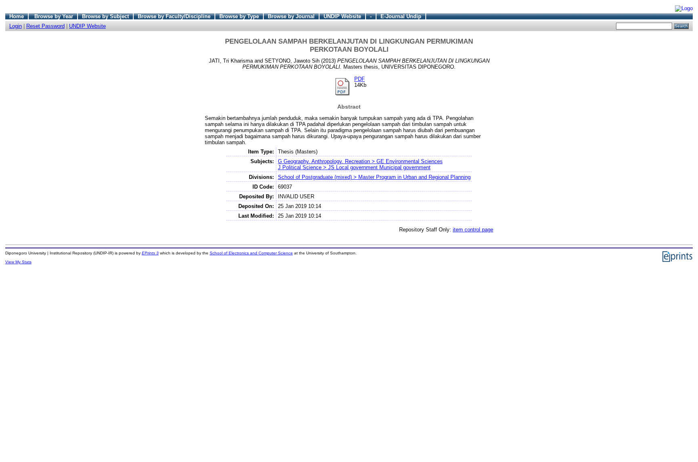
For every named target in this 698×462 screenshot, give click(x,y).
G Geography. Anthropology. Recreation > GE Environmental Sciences (360, 161)
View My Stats (18, 262)
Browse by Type (239, 16)
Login (15, 26)
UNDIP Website (342, 16)
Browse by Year (53, 16)
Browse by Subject (105, 16)
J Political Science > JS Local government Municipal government (354, 167)
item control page (473, 230)
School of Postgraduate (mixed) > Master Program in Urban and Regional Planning (374, 177)
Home (16, 16)
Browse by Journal (291, 16)
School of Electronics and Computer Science (251, 253)
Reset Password (45, 26)
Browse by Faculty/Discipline (174, 16)
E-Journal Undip (401, 16)
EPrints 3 (150, 253)
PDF (359, 79)
